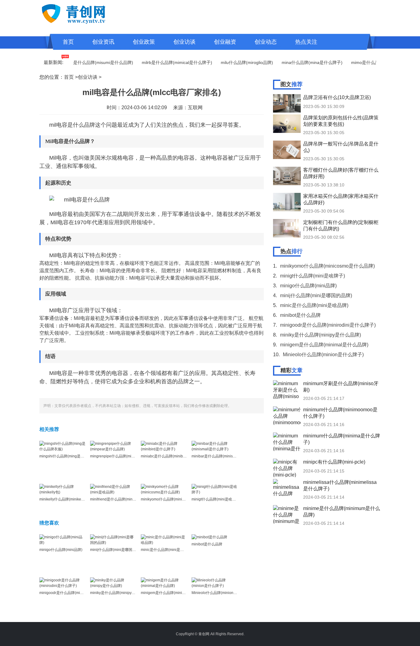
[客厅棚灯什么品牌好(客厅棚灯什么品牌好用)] (287, 176)
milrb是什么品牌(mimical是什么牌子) (169, 62)
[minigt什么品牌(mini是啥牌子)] (215, 489)
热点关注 (306, 42)
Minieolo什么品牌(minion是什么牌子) (222, 593)
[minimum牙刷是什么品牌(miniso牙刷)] (287, 389)
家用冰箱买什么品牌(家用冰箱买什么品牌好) (340, 199)
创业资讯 (103, 42)
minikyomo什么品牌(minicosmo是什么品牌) (177, 499)
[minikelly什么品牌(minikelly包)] (62, 489)
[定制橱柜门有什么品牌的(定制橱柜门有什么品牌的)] (287, 228)
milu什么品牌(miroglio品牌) (239, 62)
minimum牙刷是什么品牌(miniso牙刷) (340, 387)
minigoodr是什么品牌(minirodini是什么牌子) (75, 593)
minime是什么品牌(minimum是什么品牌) (341, 511)
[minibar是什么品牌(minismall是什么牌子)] (215, 446)
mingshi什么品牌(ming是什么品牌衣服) (71, 456)
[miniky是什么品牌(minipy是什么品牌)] (113, 582)
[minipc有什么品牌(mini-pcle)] (287, 468)
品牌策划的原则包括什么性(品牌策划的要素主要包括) (340, 121)
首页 (68, 42)
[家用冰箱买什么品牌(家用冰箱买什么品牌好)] (287, 202)
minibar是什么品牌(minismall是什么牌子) (226, 456)
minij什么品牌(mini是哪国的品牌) (117, 550)
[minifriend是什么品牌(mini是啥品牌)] (113, 489)
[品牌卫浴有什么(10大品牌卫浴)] (287, 103)
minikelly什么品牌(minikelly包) (64, 499)
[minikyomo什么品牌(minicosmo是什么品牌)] (164, 489)
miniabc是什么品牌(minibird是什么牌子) (174, 456)
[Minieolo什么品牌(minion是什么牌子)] (215, 582)
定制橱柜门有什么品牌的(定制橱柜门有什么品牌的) (340, 225)
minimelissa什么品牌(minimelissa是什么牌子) (340, 485)
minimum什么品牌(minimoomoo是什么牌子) (340, 413)
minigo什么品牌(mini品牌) (60, 550)
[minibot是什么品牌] (209, 537)
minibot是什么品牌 (207, 544)
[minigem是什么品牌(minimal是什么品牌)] (164, 582)
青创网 (203, 634)
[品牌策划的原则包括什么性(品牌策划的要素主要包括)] (287, 123)
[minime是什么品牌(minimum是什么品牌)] (287, 514)
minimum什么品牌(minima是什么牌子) (341, 439)
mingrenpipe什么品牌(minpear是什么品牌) (125, 456)
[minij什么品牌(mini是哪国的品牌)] (113, 539)
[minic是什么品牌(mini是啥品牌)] (164, 539)
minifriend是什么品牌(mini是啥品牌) (119, 499)
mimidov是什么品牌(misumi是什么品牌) (87, 62)
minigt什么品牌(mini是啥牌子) (216, 499)
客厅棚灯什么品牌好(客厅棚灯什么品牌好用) (340, 173)
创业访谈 (184, 42)
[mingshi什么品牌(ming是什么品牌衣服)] (62, 446)
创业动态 (266, 42)
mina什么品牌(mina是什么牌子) (304, 62)
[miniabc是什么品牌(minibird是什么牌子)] (164, 446)
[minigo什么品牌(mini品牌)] (62, 539)
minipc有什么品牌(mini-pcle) (334, 462)
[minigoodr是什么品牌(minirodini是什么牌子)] (62, 582)
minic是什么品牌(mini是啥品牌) (166, 550)
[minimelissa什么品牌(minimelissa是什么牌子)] (287, 488)
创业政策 (144, 42)
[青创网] (86, 13)
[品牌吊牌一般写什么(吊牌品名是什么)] (287, 150)
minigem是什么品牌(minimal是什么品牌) (174, 593)
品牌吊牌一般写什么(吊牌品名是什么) (340, 147)
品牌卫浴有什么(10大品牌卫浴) (337, 97)
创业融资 (225, 42)
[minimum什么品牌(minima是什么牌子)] (287, 442)
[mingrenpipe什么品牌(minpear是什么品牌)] (113, 446)
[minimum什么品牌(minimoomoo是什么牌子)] (287, 415)
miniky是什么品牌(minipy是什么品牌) (120, 593)
